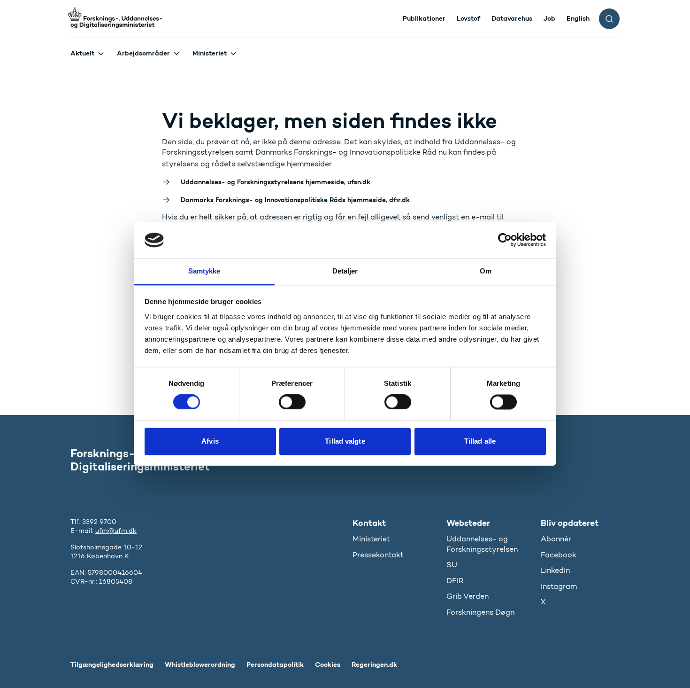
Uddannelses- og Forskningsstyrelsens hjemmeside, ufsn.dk (275, 182)
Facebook (558, 554)
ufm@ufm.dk (116, 531)
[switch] (292, 402)
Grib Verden (467, 596)
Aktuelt (82, 53)
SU (451, 564)
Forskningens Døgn (480, 612)
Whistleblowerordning (200, 664)
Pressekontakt (378, 554)
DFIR (455, 580)
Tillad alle (480, 441)
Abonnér (556, 538)
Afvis (210, 441)
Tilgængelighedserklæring (111, 664)
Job (549, 18)
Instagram (559, 586)
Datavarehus (511, 18)
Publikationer (424, 18)
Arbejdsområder (143, 53)
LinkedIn (555, 570)
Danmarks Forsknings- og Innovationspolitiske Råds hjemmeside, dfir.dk (295, 199)
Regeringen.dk (374, 664)
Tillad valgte (345, 441)
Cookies (327, 664)
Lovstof (468, 18)
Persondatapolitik (275, 664)
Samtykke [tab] (204, 271)
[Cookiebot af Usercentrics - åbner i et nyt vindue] (505, 240)
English (578, 18)
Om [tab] (485, 271)
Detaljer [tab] (345, 271)
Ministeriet (209, 53)
